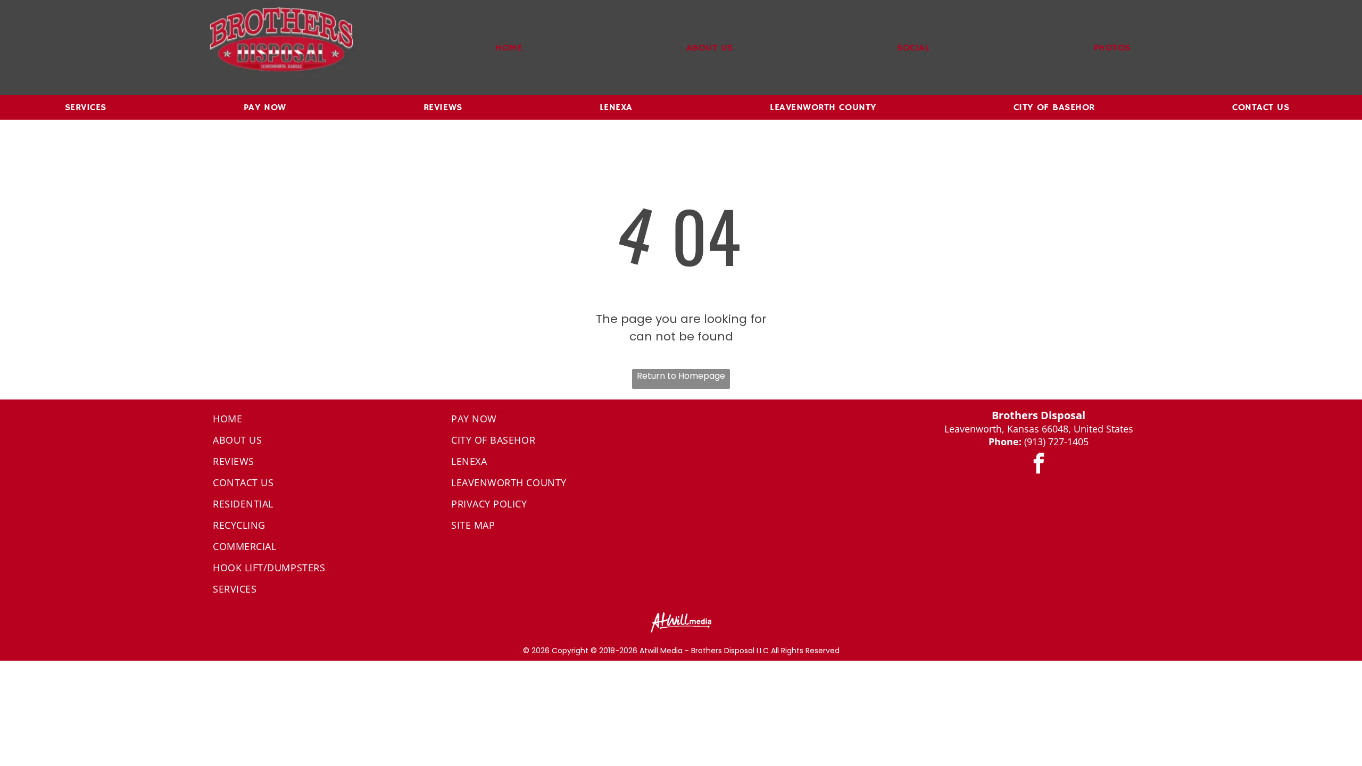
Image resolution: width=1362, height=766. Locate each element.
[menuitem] (508, 47)
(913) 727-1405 (1056, 441)
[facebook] (1038, 464)
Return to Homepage (681, 376)
